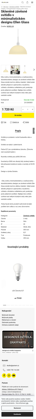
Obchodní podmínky (9, 322)
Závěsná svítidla (29, 216)
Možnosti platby (7, 317)
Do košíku (18, 115)
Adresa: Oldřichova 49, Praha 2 (12, 389)
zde (27, 403)
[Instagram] (9, 375)
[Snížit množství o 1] (23, 109)
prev (2, 266)
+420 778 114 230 (13, 370)
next (34, 266)
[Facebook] (4, 375)
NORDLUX (10, 26)
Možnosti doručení (8, 315)
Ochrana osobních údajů (10, 325)
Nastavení (17, 408)
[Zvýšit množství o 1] (32, 109)
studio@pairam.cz (13, 366)
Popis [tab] (18, 130)
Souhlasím (17, 414)
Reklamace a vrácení (9, 320)
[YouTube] (14, 375)
